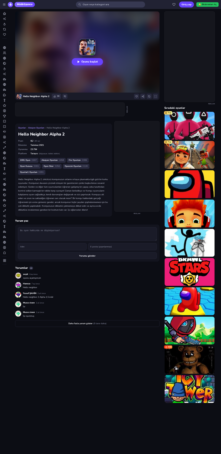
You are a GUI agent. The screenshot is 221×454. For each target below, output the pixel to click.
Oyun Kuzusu (29, 166)
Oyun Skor (52, 166)
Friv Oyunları (78, 160)
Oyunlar (22, 128)
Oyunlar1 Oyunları (32, 172)
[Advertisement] (70, 109)
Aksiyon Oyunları (36, 128)
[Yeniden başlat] (149, 96)
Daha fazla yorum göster (87, 323)
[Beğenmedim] (65, 96)
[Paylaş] (142, 96)
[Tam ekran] (155, 96)
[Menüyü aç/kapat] (4, 5)
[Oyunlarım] (174, 4)
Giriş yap (186, 4)
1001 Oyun (28, 160)
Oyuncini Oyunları (76, 166)
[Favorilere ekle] (136, 96)
